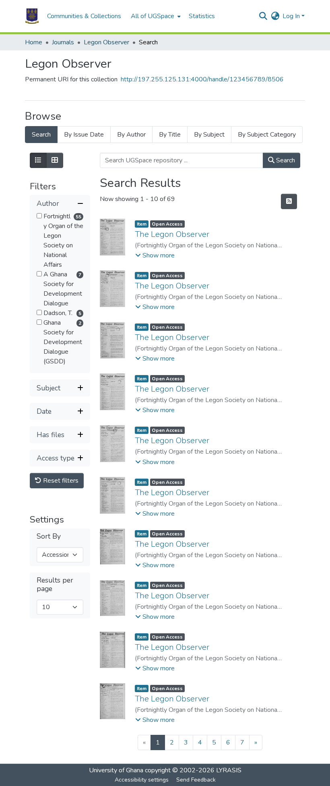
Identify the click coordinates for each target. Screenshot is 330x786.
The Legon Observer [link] (172, 234)
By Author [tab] (131, 134)
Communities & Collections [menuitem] (84, 16)
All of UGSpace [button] (152, 16)
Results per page (55, 584)
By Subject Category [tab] (267, 134)
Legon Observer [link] (106, 42)
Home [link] (33, 42)
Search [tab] (41, 134)
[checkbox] (39, 215)
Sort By (49, 536)
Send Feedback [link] (196, 780)
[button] (32, 16)
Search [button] (284, 160)
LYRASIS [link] (228, 770)
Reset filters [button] (59, 480)
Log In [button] (292, 16)
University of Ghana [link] (116, 770)
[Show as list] (38, 160)
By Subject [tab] (209, 134)
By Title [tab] (170, 134)
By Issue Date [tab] (84, 134)
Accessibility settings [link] (142, 780)
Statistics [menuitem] (202, 16)
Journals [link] (63, 42)
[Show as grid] (54, 160)
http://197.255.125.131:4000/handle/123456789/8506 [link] (202, 79)
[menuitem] (155, 16)
